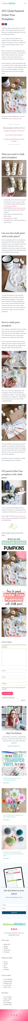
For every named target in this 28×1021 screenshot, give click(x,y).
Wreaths (6, 948)
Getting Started (8, 981)
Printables (6, 952)
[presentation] (14, 763)
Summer (6, 963)
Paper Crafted (7, 999)
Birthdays (6, 969)
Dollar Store (7, 950)
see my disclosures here (15, 118)
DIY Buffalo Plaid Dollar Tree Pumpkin (14, 130)
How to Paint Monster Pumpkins (14, 135)
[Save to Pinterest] (3, 24)
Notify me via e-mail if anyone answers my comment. (14, 688)
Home (8, 1010)
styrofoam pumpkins (11, 206)
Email (4, 677)
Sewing (5, 946)
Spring (5, 961)
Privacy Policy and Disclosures (14, 1012)
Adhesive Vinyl (8, 983)
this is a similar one (20, 512)
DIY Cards (6, 1000)
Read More (6, 782)
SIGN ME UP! (14, 912)
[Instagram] (14, 1015)
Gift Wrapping (7, 1002)
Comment (5, 647)
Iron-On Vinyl (7, 985)
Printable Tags (7, 1004)
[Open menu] (25, 3)
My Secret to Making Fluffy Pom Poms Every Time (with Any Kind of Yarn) (13, 853)
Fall (5, 965)
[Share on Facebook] (6, 24)
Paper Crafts (7, 987)
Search (23, 700)
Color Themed (7, 997)
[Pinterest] (11, 1015)
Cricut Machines (8, 979)
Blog (19, 1010)
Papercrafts (7, 944)
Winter (5, 967)
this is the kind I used (19, 208)
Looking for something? (8, 697)
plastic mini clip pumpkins (15, 202)
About (14, 1010)
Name (4, 670)
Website (4, 683)
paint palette (7, 218)
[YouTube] (16, 1015)
